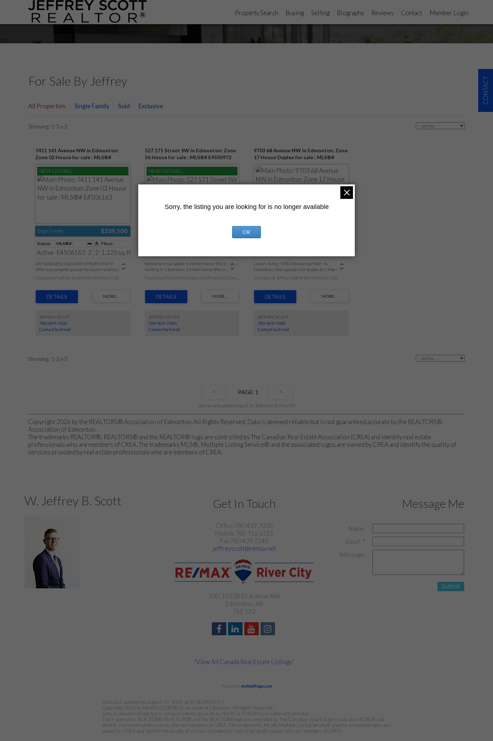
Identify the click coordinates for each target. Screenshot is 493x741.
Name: (356, 528)
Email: (354, 541)
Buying (294, 13)
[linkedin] (236, 629)
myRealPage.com (256, 686)
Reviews (382, 13)
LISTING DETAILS (57, 296)
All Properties (47, 106)
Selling (320, 13)
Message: (352, 554)
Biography (350, 13)
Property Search (256, 13)
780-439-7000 (53, 323)
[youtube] (252, 629)
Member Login (448, 13)
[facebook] (220, 629)
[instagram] (269, 629)
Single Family (91, 106)
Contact (411, 13)
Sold (124, 106)
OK (246, 232)
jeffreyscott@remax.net (244, 548)
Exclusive (151, 106)
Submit (451, 586)
